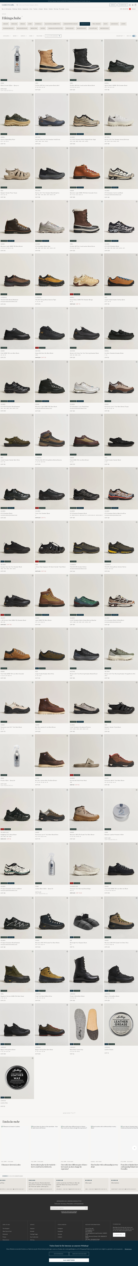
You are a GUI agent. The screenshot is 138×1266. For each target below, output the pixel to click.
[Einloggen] (129, 5)
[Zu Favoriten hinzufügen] (32, 41)
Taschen (35, 9)
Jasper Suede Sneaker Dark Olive (44, 673)
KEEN (2, 190)
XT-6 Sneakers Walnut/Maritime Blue (115, 513)
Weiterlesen (128, 1249)
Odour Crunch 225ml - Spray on (10, 85)
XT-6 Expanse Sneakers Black (78, 513)
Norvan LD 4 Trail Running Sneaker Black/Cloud (83, 673)
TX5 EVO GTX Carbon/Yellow (78, 567)
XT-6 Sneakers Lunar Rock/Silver (79, 406)
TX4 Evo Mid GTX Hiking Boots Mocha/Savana (48, 460)
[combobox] (134, 9)
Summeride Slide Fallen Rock (78, 780)
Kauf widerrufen (34, 1237)
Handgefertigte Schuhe (70, 23)
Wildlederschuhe (22, 28)
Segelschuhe (69, 28)
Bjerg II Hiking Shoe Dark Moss (44, 1049)
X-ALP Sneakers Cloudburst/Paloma (80, 727)
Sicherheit (5, 1234)
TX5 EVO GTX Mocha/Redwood (9, 299)
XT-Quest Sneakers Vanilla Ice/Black (11, 888)
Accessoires (25, 9)
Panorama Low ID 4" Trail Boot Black (11, 727)
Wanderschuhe (81, 28)
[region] (69, 1185)
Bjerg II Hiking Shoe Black (8, 1049)
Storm (2, 83)
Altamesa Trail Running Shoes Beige (80, 888)
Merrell (107, 83)
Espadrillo (38, 23)
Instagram (60, 1228)
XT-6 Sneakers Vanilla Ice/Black (114, 193)
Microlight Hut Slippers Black (78, 942)
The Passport (6, 1228)
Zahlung (32, 1240)
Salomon (72, 137)
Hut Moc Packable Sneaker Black (114, 353)
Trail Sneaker (96, 23)
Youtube (60, 1234)
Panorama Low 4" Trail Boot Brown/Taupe (117, 406)
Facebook (60, 1231)
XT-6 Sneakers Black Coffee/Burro (114, 620)
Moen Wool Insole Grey (76, 1049)
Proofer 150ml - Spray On (8, 780)
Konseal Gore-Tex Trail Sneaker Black (11, 567)
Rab (71, 940)
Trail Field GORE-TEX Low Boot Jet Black (116, 888)
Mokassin (14, 23)
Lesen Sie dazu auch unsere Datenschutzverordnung (69, 1212)
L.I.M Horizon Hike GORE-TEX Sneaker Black (13, 620)
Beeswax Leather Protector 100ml (114, 834)
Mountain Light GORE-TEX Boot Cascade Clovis (83, 193)
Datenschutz (6, 1240)
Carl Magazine (124, 9)
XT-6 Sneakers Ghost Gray (42, 246)
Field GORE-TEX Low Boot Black (10, 353)
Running (56, 9)
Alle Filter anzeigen (52, 36)
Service (113, 4)
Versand (32, 1228)
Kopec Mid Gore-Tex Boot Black (44, 353)
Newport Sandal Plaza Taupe (9, 193)
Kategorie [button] (6, 36)
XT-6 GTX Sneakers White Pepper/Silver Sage (83, 139)
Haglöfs (3, 618)
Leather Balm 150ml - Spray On (44, 888)
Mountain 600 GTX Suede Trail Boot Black (47, 942)
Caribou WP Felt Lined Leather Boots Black (82, 85)
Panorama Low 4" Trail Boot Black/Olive (46, 834)
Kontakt (32, 1231)
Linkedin (60, 1237)
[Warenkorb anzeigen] (135, 4)
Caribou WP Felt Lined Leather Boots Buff (47, 85)
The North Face (5, 832)
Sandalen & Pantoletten (55, 28)
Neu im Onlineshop (6, 9)
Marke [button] (15, 36)
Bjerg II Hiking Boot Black (112, 996)
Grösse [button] (23, 36)
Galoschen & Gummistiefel (52, 23)
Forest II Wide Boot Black (77, 996)
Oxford (43, 28)
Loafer (123, 23)
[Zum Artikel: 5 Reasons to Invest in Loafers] (15, 1148)
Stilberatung (123, 4)
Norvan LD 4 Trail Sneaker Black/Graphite (47, 193)
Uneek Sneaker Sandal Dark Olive (10, 460)
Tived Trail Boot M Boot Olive (43, 996)
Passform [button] (39, 36)
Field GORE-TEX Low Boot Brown (79, 460)
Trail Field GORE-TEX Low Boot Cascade (12, 673)
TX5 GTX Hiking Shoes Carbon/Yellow (115, 567)
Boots (105, 23)
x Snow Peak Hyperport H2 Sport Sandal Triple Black (50, 567)
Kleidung (14, 9)
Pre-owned (61, 9)
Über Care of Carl (7, 1231)
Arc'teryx (37, 137)
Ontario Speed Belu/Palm (8, 139)
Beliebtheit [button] (120, 36)
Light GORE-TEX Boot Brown (43, 620)
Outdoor (51, 9)
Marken (46, 9)
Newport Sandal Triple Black (113, 727)
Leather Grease (109, 1049)
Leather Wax (4, 1103)
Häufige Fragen (34, 1234)
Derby (30, 23)
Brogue (23, 23)
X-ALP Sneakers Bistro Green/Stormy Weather (83, 620)
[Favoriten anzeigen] (132, 5)
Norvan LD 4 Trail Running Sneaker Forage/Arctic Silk (120, 673)
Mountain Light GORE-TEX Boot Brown (12, 246)
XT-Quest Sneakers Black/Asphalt (10, 942)
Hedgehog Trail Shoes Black (9, 834)
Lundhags (37, 993)
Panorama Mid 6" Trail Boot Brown (114, 780)
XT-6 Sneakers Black (6, 513)
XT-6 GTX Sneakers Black (112, 246)
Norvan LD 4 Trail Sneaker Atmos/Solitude (117, 139)
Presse (4, 1237)
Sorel (36, 83)
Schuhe (19, 9)
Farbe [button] (30, 36)
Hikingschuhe (85, 23)
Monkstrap (34, 28)
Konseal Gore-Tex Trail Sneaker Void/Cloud (47, 139)
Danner (72, 190)
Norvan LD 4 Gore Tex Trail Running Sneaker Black (84, 353)
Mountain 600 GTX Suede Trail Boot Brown (82, 834)
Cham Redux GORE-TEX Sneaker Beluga (81, 299)
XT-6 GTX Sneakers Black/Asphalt (10, 406)
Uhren (30, 9)
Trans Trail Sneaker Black (42, 513)
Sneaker (5, 23)
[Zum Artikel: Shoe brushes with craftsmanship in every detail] (104, 1148)
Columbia (37, 511)
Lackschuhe (114, 23)
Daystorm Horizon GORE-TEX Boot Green (12, 996)
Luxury (67, 9)
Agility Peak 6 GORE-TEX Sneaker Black (116, 85)
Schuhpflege (93, 28)
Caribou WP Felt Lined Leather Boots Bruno (82, 246)
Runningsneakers (8, 28)
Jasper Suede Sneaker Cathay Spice (115, 299)
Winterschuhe (104, 28)
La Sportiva (4, 297)
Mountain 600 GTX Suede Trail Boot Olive (116, 942)
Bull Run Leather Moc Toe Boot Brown (46, 780)
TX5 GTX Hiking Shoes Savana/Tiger (45, 299)
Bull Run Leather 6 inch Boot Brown (45, 727)
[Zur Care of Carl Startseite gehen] (8, 5)
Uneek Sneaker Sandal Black (113, 460)
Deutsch (134, 9)
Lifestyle (40, 9)
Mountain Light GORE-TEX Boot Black (46, 406)
